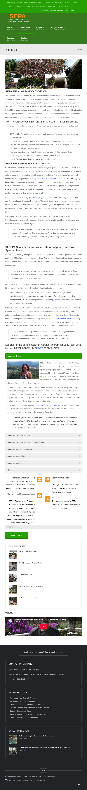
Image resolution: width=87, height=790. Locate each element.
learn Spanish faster (48, 179)
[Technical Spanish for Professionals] (13, 589)
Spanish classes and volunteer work (24, 718)
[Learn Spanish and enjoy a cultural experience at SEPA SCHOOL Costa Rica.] (13, 751)
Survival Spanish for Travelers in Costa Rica (27, 714)
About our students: (15, 463)
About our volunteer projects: (19, 435)
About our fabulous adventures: (20, 449)
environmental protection (64, 319)
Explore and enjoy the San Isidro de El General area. (36, 736)
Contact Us (72, 10)
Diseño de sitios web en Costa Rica (31, 780)
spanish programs (39, 198)
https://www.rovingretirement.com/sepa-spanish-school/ (34, 159)
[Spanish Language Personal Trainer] (13, 566)
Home (10, 28)
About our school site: (16, 456)
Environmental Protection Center (21, 494)
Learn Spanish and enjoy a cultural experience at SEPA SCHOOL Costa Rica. (44, 747)
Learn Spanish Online (26, 574)
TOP (43, 770)
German (67, 2)
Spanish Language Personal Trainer (31, 563)
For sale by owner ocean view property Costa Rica (40, 6)
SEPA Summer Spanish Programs (30, 598)
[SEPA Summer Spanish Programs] (13, 601)
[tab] (43, 356)
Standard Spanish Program (28, 551)
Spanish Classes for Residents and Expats (27, 705)
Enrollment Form (63, 6)
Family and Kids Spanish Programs (23, 698)
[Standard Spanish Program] (13, 554)
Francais (9, 6)
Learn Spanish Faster (61, 478)
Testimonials (18, 6)
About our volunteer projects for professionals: (26, 442)
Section (10, 470)
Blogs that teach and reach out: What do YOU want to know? (24, 2)
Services (11, 39)
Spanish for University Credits (46, 405)
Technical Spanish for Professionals (31, 586)
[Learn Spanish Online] (13, 578)
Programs (40, 28)
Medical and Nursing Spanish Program (25, 701)
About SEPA (25, 28)
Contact (24, 39)
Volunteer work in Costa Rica (53, 2)
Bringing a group (59, 28)
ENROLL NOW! (16, 535)
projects (58, 300)
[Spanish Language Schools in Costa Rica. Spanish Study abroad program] (17, 18)
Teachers (56, 498)
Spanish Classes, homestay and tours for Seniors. (29, 708)
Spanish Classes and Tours (20, 711)
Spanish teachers (62, 501)
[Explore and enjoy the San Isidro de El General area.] (13, 739)
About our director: (15, 356)
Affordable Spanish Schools (23, 478)
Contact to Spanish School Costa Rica (24, 670)
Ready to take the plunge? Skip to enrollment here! (43, 652)
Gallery (75, 2)
